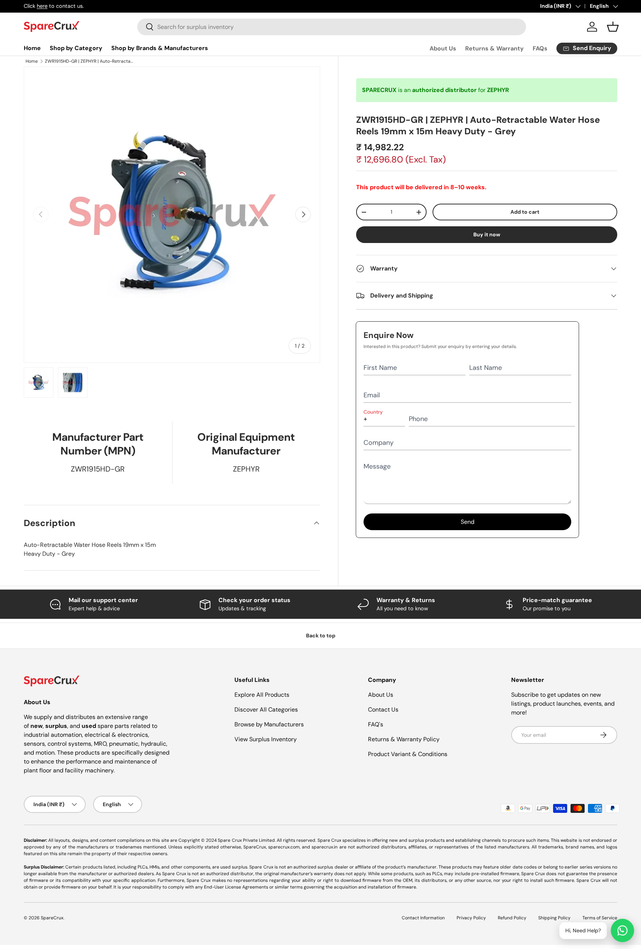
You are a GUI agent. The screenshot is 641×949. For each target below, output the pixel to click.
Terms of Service (599, 918)
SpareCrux (52, 918)
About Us (443, 48)
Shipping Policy (554, 918)
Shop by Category (76, 48)
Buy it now (486, 234)
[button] (613, 27)
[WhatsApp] (623, 931)
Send (467, 522)
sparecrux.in (325, 847)
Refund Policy (512, 918)
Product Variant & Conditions (407, 754)
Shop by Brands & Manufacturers (159, 48)
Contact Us (383, 709)
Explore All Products (261, 695)
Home (32, 48)
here (42, 6)
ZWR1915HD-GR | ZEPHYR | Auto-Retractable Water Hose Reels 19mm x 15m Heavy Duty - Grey (89, 61)
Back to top (320, 635)
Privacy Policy (471, 918)
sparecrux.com (284, 847)
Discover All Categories (266, 709)
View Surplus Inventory (265, 739)
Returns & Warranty (494, 48)
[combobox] (331, 27)
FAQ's (375, 724)
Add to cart (524, 211)
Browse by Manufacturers (269, 724)
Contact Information (423, 918)
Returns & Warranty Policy (404, 739)
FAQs (540, 48)
